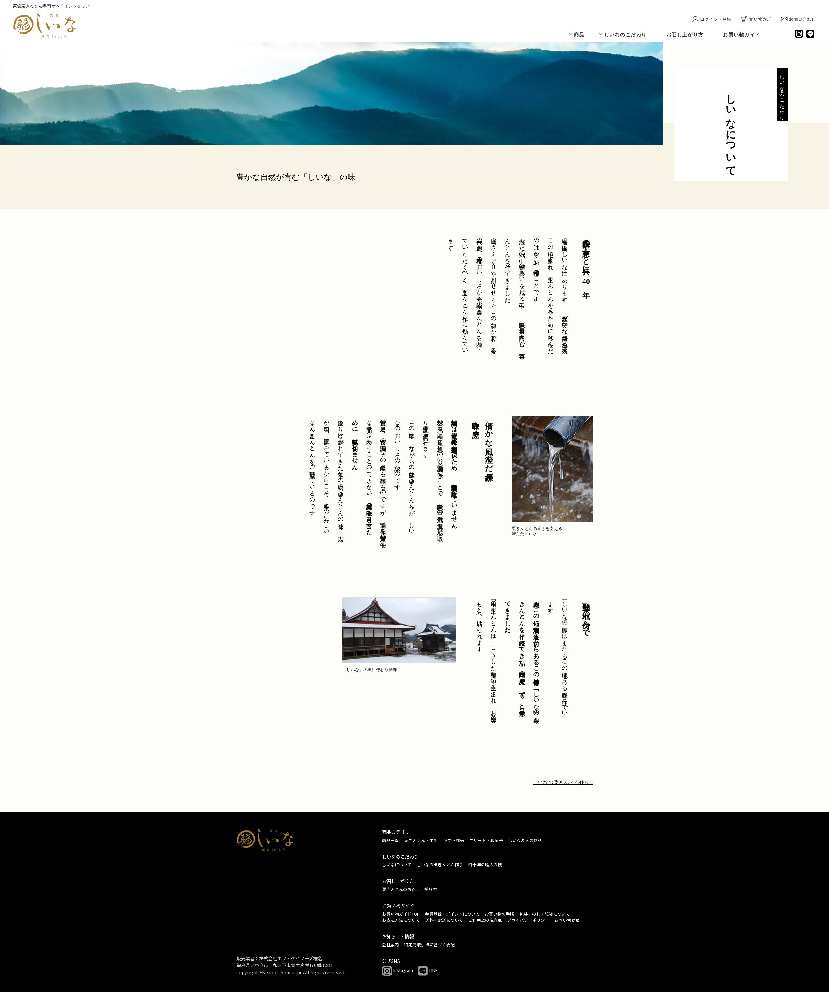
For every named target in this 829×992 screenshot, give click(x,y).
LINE (433, 970)
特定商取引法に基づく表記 (429, 944)
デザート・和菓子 (486, 840)
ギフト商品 (453, 840)
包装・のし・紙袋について (544, 914)
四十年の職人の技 (485, 865)
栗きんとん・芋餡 (421, 840)
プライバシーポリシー (528, 920)
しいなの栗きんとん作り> (563, 782)
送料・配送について (444, 920)
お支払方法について (401, 920)
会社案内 (390, 944)
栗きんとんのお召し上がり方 (409, 889)
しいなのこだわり (625, 34)
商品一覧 (390, 840)
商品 (579, 34)
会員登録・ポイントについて (452, 914)
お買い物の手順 (499, 914)
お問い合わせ (802, 19)
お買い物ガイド (742, 34)
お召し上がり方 (685, 34)
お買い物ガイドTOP (401, 914)
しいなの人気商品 (525, 840)
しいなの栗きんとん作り (440, 865)
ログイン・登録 (716, 19)
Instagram (403, 970)
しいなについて (397, 865)
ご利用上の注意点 (485, 920)
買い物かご (760, 19)
